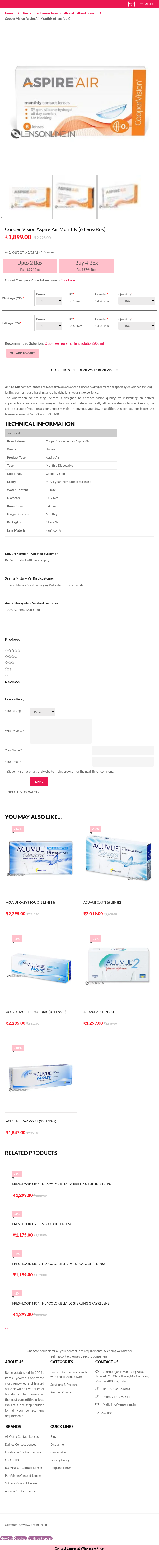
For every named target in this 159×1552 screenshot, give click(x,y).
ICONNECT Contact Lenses (24, 1468)
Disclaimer (57, 1444)
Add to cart (25, 353)
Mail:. (119, 1404)
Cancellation (58, 1452)
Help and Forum (60, 1468)
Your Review (14, 731)
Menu (148, 4)
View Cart (6, 1538)
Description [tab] (59, 370)
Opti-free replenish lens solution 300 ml (74, 343)
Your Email (13, 761)
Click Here (68, 280)
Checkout (20, 1538)
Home (9, 13)
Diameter (101, 294)
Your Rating (13, 711)
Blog (53, 1436)
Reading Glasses (61, 1392)
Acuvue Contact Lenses (21, 1491)
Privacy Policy (60, 1460)
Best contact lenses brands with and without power (59, 13)
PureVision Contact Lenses (23, 1475)
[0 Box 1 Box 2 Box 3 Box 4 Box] (136, 301)
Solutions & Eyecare (64, 1384)
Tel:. (116, 1389)
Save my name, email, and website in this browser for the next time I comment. (61, 771)
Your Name (13, 750)
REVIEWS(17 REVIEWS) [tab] (96, 370)
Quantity (125, 294)
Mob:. (116, 1396)
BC (71, 294)
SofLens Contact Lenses (21, 1483)
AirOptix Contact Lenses (22, 1436)
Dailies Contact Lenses (20, 1444)
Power (41, 294)
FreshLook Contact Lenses (23, 1452)
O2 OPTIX (12, 1460)
